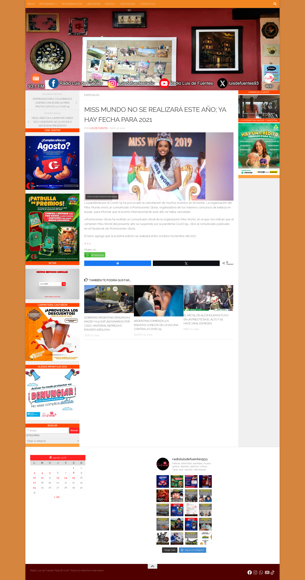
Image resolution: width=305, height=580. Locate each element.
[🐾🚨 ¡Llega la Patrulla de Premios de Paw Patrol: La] (177, 481)
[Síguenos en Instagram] (255, 572)
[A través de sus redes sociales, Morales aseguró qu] (177, 524)
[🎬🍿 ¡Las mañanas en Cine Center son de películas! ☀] (177, 510)
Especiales (91, 95)
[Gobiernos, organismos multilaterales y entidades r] (191, 538)
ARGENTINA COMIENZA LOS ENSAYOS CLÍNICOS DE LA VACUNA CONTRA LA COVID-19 (156, 325)
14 (65, 477)
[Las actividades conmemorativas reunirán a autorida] (191, 510)
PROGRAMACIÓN (72, 3)
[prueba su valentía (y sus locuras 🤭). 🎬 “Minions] (205, 538)
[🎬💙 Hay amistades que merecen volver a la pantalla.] (191, 481)
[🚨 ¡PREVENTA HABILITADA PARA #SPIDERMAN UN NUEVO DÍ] (205, 481)
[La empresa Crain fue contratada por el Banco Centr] (162, 510)
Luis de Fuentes (98, 128)
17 (34, 482)
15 (73, 477)
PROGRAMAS (47, 3)
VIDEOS (109, 3)
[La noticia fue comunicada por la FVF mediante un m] (162, 538)
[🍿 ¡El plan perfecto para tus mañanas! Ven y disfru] (191, 524)
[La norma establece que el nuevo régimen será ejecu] (205, 524)
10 (34, 477)
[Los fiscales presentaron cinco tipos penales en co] (177, 495)
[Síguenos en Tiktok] (272, 572)
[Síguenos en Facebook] (249, 572)
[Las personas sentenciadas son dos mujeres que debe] (162, 524)
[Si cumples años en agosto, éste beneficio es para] (162, 481)
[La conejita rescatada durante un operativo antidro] (177, 538)
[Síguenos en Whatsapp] (261, 572)
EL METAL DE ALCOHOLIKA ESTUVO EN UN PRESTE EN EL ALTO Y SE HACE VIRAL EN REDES (206, 319)
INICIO (31, 3)
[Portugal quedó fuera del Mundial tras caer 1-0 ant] (162, 495)
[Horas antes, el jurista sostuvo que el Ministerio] (205, 495)
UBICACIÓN (93, 3)
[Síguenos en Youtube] (267, 572)
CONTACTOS (147, 3)
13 (58, 477)
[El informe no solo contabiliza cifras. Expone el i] (191, 495)
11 (42, 477)
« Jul (56, 497)
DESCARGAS (127, 3)
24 (34, 487)
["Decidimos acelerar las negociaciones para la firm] (205, 510)
